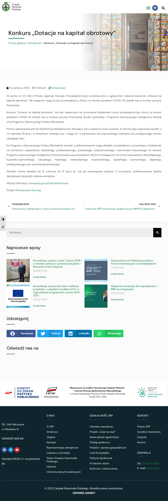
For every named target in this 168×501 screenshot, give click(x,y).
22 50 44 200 (150, 463)
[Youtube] (17, 450)
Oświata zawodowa (101, 426)
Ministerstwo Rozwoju (28, 190)
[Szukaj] (157, 232)
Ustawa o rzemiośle (58, 453)
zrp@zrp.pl (152, 468)
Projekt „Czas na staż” (103, 432)
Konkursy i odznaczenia (103, 468)
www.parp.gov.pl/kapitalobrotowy (48, 183)
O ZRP (50, 426)
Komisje (51, 442)
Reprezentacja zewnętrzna (62, 447)
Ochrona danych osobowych (64, 472)
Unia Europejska (99, 453)
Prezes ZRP (143, 426)
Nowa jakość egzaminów (104, 437)
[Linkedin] (11, 450)
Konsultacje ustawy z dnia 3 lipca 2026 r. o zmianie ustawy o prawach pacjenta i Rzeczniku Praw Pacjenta (57, 263)
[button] (148, 8)
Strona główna (16, 43)
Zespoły (142, 437)
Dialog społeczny (100, 442)
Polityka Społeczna (101, 458)
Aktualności (35, 43)
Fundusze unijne (99, 463)
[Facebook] (155, 8)
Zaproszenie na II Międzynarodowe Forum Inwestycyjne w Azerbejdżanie (133, 262)
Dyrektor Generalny (149, 432)
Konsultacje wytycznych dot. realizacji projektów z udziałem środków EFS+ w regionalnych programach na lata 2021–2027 (57, 290)
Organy (51, 437)
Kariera (141, 442)
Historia (51, 466)
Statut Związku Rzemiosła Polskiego (62, 459)
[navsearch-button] (163, 8)
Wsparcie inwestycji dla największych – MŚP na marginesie (134, 287)
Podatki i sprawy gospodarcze (108, 447)
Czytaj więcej (39, 277)
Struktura (52, 432)
